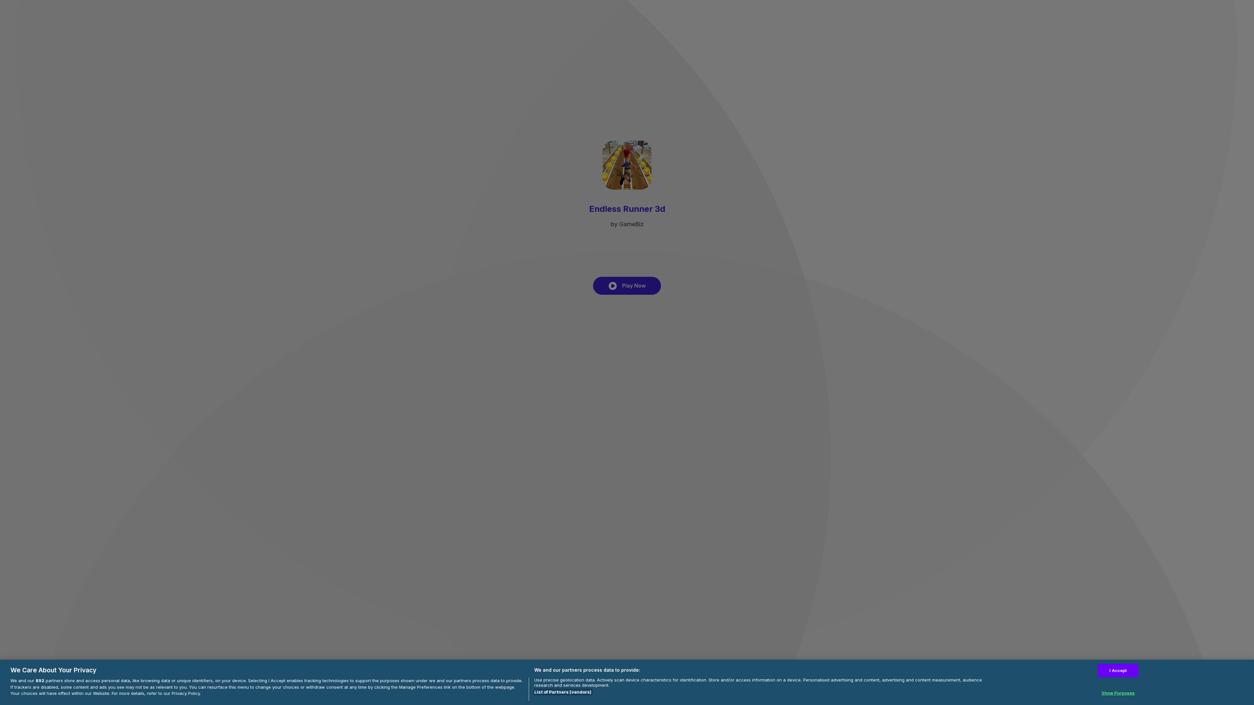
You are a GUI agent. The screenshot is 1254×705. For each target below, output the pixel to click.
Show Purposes (1118, 693)
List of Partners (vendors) (562, 692)
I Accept (1118, 670)
